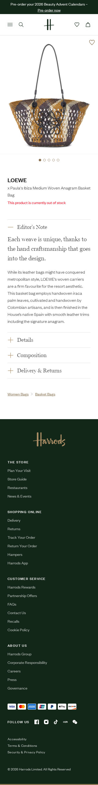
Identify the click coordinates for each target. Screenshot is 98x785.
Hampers (15, 554)
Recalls (13, 621)
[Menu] (10, 24)
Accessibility (17, 739)
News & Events (19, 496)
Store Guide (17, 478)
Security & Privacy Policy (26, 752)
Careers (14, 670)
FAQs (12, 604)
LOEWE (17, 179)
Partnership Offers (22, 595)
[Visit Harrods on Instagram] (46, 722)
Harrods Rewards (21, 587)
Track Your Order (21, 537)
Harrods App (18, 562)
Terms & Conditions (22, 745)
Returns (14, 528)
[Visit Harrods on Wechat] (75, 722)
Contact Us (17, 612)
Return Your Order (22, 545)
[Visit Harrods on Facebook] (36, 722)
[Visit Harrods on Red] (65, 722)
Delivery (14, 520)
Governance (17, 688)
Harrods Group (19, 653)
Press (12, 679)
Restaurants (17, 487)
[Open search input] (21, 24)
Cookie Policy (18, 629)
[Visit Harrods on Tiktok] (56, 722)
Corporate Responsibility (27, 662)
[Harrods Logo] (49, 439)
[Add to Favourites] (92, 42)
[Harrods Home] (49, 24)
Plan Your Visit (19, 470)
